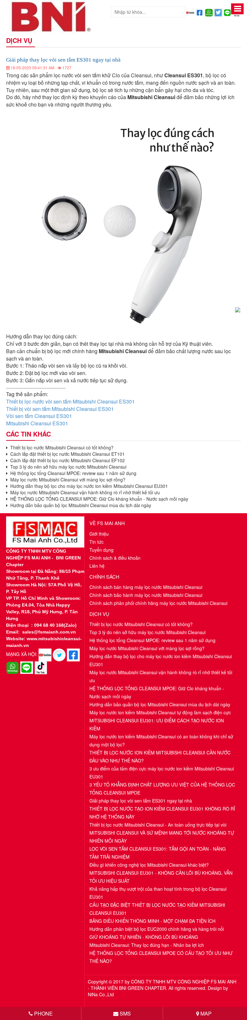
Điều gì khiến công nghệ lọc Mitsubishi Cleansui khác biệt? (149, 865)
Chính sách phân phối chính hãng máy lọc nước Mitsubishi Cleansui (158, 603)
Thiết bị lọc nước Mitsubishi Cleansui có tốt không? (61, 447)
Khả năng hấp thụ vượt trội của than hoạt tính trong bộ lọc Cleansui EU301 (157, 893)
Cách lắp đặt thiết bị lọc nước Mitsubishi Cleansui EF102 (66, 460)
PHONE (43, 1013)
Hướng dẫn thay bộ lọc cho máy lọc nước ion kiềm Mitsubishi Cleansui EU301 (88, 486)
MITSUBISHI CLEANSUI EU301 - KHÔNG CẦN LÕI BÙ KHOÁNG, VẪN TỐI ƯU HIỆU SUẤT (161, 877)
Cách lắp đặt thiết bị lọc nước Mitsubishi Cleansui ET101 (66, 454)
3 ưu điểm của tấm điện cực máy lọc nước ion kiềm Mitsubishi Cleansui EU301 (161, 772)
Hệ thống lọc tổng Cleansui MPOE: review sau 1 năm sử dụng (72, 473)
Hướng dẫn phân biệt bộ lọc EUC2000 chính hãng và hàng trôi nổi (156, 929)
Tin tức (96, 542)
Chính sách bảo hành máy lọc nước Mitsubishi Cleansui (145, 595)
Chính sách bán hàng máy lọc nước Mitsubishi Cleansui (145, 587)
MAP (205, 1013)
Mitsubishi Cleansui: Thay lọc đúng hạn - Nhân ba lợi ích (146, 945)
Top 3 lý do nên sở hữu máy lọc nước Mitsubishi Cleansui (67, 466)
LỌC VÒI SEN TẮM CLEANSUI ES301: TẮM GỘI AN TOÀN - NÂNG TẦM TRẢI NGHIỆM (157, 853)
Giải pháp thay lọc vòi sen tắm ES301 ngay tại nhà (140, 800)
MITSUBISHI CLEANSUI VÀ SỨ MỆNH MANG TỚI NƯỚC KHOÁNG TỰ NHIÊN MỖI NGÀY (161, 836)
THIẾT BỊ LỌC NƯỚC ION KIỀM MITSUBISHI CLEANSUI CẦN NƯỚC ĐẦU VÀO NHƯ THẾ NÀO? (160, 756)
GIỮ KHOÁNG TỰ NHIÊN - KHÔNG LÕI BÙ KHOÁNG (143, 937)
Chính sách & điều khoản (115, 558)
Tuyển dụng (101, 550)
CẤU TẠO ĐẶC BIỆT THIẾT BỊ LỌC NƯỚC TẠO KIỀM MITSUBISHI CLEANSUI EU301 (157, 909)
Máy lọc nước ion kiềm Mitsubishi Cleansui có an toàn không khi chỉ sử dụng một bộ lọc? (161, 740)
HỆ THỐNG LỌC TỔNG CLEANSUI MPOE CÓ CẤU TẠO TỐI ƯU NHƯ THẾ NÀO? (161, 957)
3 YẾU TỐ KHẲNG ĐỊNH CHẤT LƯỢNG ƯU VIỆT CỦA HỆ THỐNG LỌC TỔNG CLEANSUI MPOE (162, 788)
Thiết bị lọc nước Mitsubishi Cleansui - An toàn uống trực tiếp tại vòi (157, 824)
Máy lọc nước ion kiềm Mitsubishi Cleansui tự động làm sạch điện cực (160, 712)
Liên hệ (97, 566)
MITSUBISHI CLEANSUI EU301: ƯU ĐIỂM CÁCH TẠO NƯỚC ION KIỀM (156, 724)
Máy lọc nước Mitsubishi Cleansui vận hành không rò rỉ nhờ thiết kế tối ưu (84, 492)
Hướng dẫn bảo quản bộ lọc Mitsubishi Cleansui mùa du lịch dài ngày (79, 505)
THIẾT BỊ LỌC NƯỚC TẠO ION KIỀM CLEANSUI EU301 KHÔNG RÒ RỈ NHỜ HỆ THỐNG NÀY (162, 812)
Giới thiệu (99, 534)
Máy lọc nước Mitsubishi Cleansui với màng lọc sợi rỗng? (66, 479)
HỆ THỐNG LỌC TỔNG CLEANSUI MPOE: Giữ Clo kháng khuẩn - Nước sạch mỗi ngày (98, 499)
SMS (124, 1013)
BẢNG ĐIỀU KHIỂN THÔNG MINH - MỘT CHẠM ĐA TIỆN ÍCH (152, 921)
